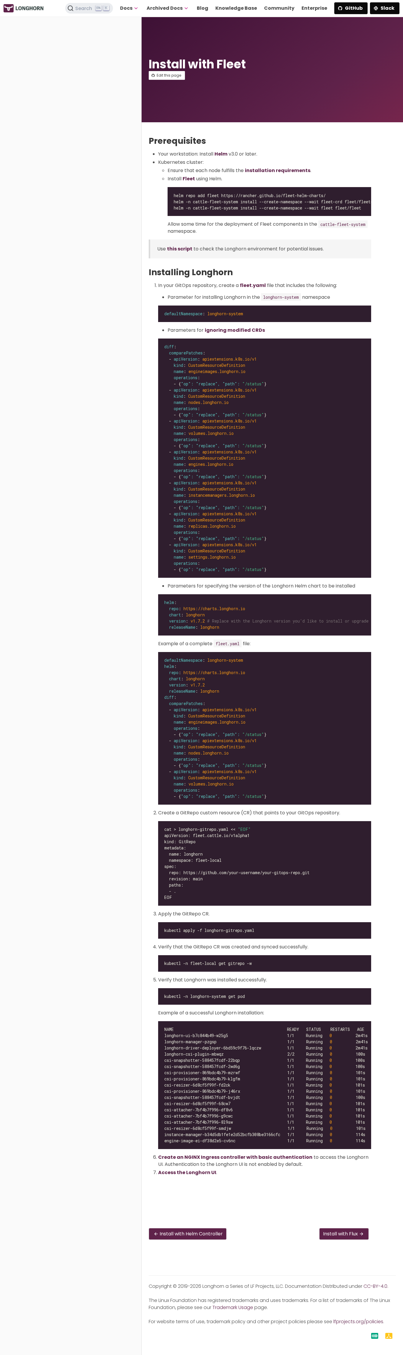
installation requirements (277, 170)
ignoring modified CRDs (235, 330)
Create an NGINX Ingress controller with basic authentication (235, 1157)
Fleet (189, 178)
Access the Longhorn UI (187, 1172)
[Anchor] (211, 141)
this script (179, 248)
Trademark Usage (232, 1307)
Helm (220, 154)
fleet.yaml (253, 285)
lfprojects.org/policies (358, 1321)
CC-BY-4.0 (375, 1286)
